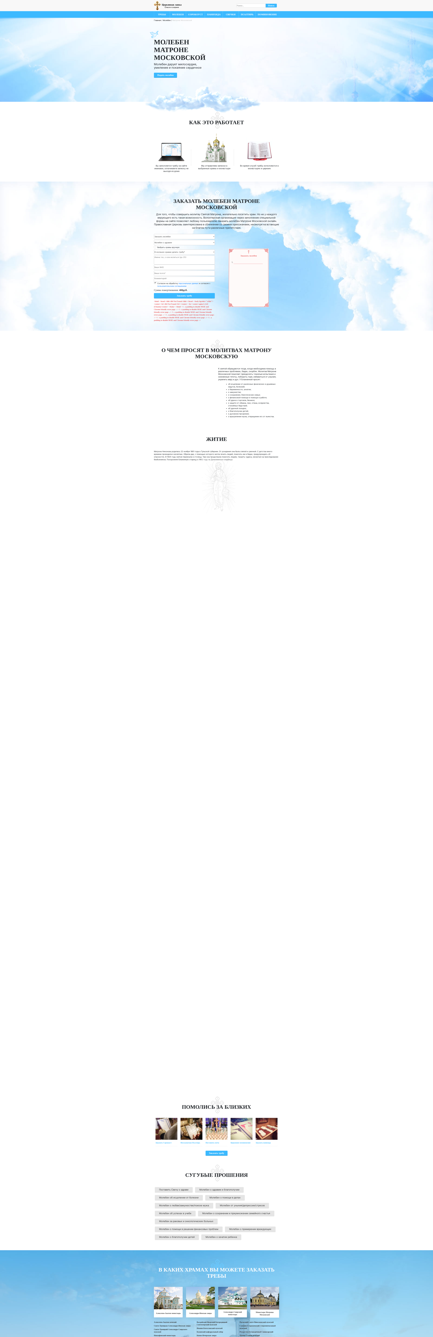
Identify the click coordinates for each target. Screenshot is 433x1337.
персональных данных (188, 283)
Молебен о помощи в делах (225, 1197)
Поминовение (267, 14)
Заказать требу (216, 1153)
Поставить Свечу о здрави (173, 1189)
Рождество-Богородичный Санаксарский (256, 1332)
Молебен (178, 14)
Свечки (231, 14)
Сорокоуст (195, 14)
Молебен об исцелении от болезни (179, 1197)
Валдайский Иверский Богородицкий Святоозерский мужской (212, 1323)
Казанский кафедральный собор (210, 1332)
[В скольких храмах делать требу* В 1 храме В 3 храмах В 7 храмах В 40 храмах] (184, 252)
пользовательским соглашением (171, 286)
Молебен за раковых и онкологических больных (186, 1221)
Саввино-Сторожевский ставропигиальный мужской (258, 1327)
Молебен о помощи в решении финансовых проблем (188, 1229)
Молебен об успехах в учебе (175, 1213)
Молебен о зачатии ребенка (221, 1237)
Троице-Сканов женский (250, 1335)
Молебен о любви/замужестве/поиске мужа (184, 1205)
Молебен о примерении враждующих (250, 1229)
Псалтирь (247, 14)
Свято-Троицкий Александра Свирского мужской (170, 1330)
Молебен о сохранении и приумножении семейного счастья (236, 1213)
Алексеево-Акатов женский (165, 1322)
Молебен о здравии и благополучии (219, 1189)
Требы (162, 14)
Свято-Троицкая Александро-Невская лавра (172, 1326)
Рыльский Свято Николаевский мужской (257, 1322)
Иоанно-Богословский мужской (209, 1328)
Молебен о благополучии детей (177, 1237)
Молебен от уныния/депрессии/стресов (242, 1205)
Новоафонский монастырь (165, 1335)
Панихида (214, 14)
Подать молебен (165, 75)
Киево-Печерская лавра (206, 1335)
